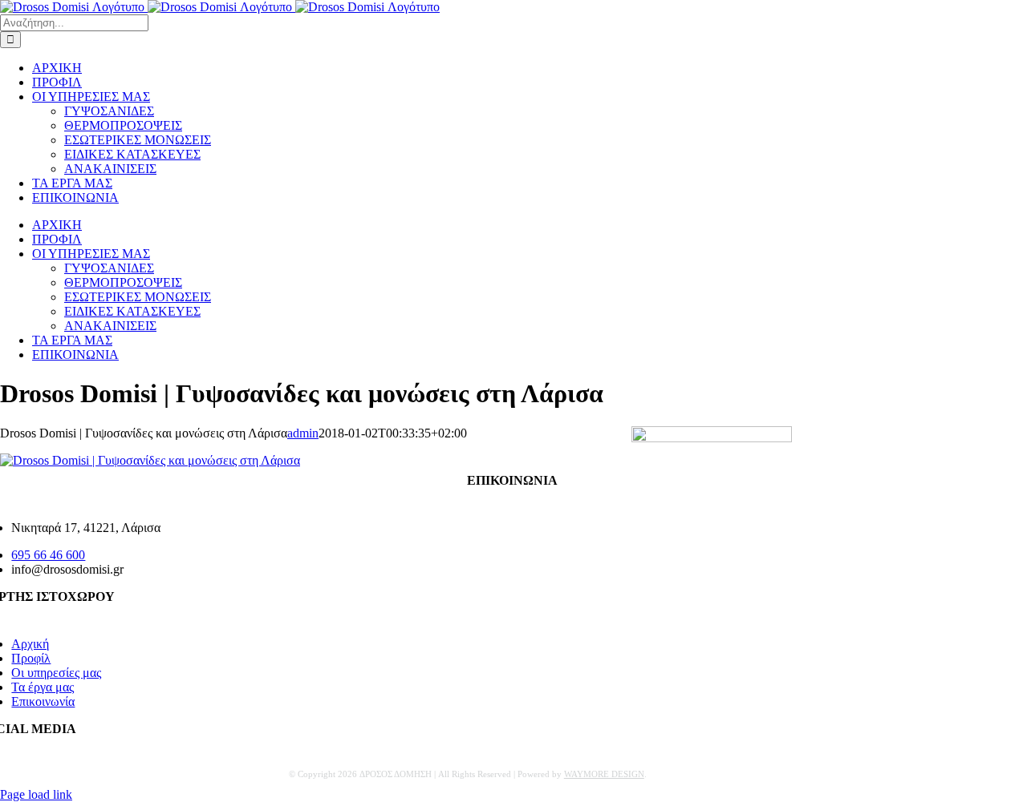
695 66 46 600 (48, 555)
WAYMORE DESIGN (604, 774)
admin (303, 433)
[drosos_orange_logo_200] (711, 438)
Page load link (36, 794)
